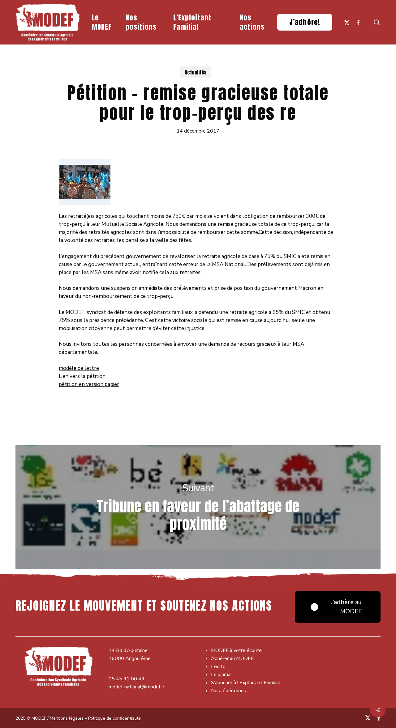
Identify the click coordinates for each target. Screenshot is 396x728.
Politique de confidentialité (114, 718)
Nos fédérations (228, 690)
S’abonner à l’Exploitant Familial (245, 682)
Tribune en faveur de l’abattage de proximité (198, 507)
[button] (338, 607)
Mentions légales (67, 718)
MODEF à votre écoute (236, 650)
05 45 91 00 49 (126, 678)
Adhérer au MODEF (232, 658)
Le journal (221, 674)
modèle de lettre (79, 368)
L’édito (218, 666)
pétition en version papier (89, 384)
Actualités (196, 72)
